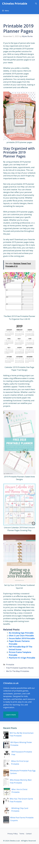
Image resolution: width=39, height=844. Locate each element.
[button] (36, 3)
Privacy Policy (12, 833)
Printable (10, 664)
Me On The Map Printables (17, 671)
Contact (29, 833)
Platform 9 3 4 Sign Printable (22, 658)
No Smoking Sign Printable (21, 633)
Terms (21, 833)
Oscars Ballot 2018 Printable (22, 638)
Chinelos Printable (14, 3)
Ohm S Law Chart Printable (21, 635)
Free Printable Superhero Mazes (20, 668)
